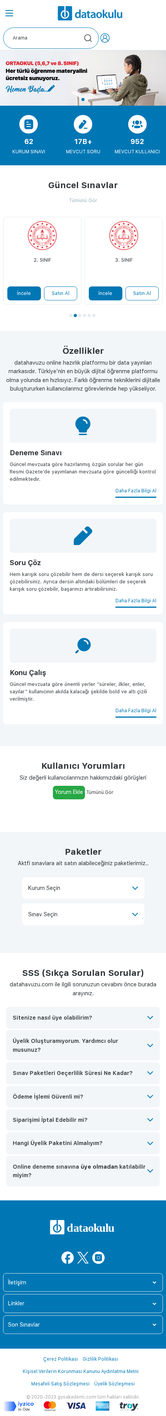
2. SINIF (42, 260)
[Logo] (91, 12)
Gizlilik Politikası (100, 1359)
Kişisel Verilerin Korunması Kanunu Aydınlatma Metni (81, 1371)
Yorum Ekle (69, 792)
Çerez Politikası (60, 1359)
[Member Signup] (105, 38)
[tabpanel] (83, 78)
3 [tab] (79, 315)
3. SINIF (124, 260)
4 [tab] (84, 315)
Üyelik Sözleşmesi (114, 1384)
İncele (24, 293)
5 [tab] (89, 315)
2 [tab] (75, 315)
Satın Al (60, 293)
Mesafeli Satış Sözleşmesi (60, 1384)
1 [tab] (83, 99)
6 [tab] (93, 315)
